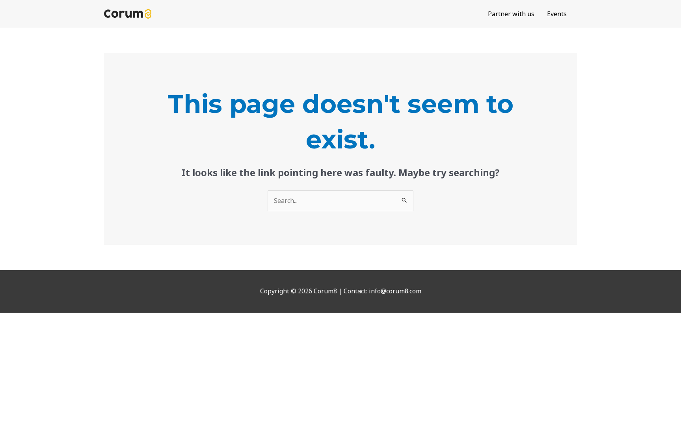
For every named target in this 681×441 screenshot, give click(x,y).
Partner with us (511, 13)
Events (557, 13)
